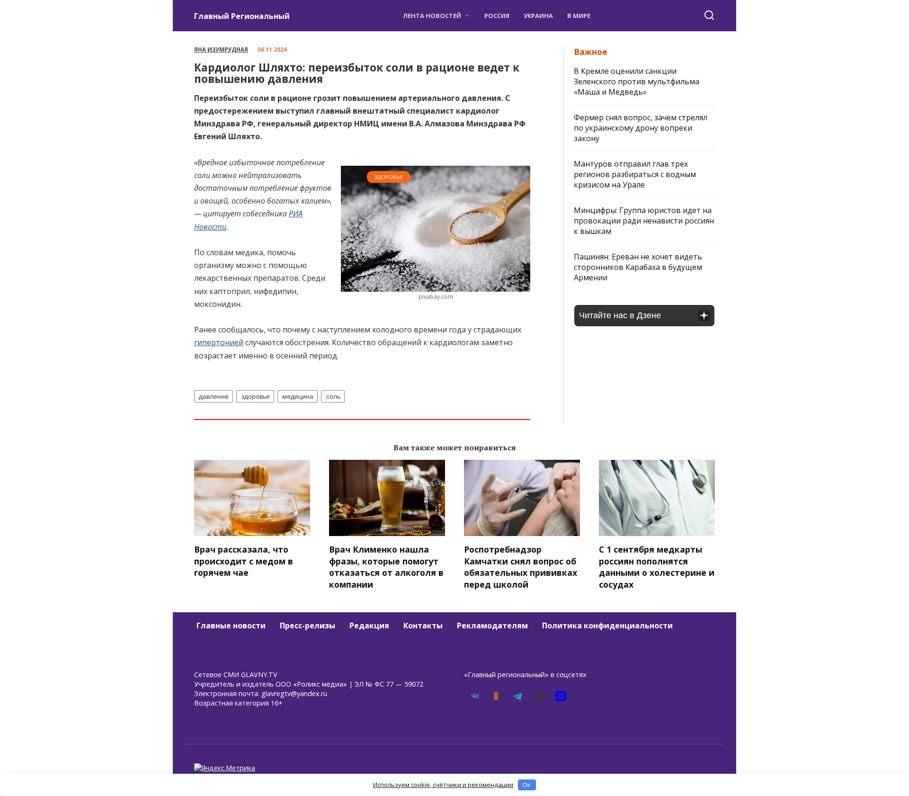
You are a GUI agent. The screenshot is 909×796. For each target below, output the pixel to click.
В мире (578, 15)
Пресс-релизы (307, 625)
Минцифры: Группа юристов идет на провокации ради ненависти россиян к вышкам (644, 220)
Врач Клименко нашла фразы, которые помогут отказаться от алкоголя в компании (386, 567)
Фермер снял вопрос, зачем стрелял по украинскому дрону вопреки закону (640, 127)
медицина (297, 396)
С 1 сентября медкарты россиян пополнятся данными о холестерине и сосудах (656, 567)
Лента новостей (432, 15)
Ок (527, 784)
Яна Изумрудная (221, 49)
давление (214, 396)
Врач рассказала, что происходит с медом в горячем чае (243, 561)
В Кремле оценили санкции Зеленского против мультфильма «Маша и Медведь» (636, 81)
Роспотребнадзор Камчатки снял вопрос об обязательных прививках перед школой (520, 567)
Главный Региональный (242, 16)
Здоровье (388, 176)
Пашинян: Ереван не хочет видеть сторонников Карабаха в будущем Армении (638, 267)
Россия (496, 15)
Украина (538, 15)
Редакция (369, 625)
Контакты (423, 625)
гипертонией (218, 342)
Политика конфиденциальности (607, 625)
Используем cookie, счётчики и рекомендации (443, 784)
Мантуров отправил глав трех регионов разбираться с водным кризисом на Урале (635, 174)
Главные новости (231, 625)
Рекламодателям (492, 625)
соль (333, 396)
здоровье (255, 396)
